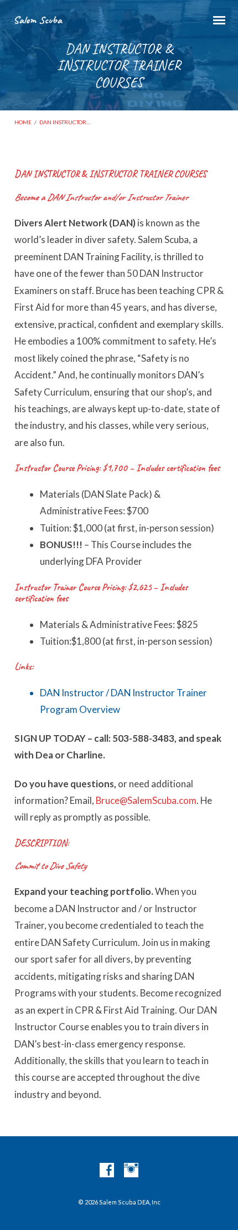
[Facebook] (107, 1170)
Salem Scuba (37, 20)
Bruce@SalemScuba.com (146, 800)
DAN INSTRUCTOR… (64, 122)
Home (23, 122)
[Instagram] (131, 1170)
